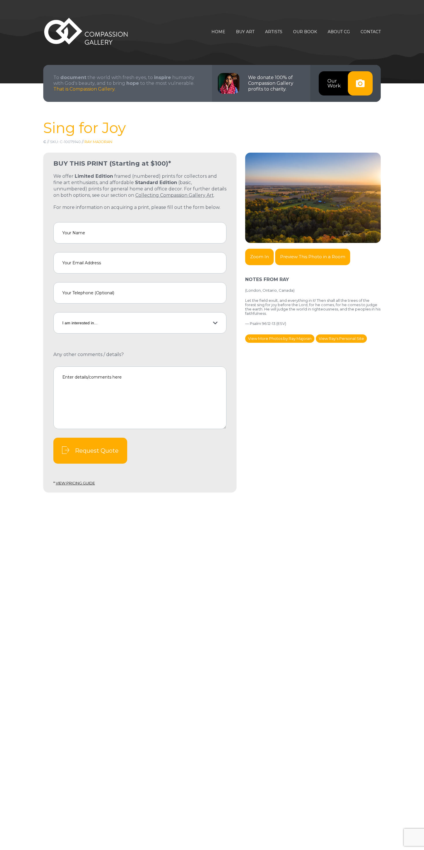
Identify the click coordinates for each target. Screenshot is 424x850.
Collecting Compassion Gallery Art (174, 195)
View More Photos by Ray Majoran (280, 338)
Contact (371, 31)
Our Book (305, 31)
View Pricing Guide (75, 483)
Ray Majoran (98, 141)
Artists (273, 31)
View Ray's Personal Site (341, 338)
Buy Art (245, 31)
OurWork (334, 83)
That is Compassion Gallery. (84, 89)
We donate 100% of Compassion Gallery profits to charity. (270, 83)
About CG (339, 31)
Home (218, 31)
